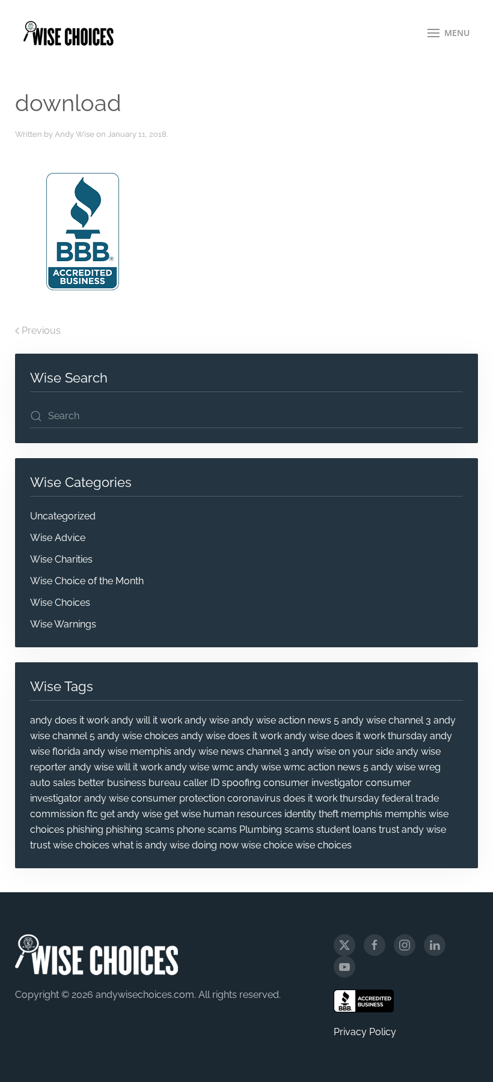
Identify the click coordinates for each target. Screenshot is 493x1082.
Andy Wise (74, 134)
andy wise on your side (343, 751)
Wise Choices (60, 602)
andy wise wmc (199, 767)
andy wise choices (138, 736)
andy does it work (69, 720)
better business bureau (129, 782)
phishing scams (140, 829)
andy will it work (146, 720)
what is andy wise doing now (175, 845)
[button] (449, 33)
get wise (182, 814)
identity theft (311, 814)
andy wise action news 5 (285, 720)
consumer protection (178, 798)
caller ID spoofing (222, 782)
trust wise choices (69, 845)
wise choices (323, 845)
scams (299, 829)
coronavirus (254, 798)
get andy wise (131, 814)
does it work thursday (331, 798)
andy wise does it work (231, 736)
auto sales (53, 782)
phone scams (207, 829)
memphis (361, 814)
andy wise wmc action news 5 (302, 767)
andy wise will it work (115, 767)
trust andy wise (412, 829)
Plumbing (260, 829)
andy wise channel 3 (386, 720)
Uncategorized (63, 516)
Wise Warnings (63, 624)
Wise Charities (61, 559)
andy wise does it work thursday (355, 736)
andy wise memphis (127, 751)
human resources (242, 814)
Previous (41, 330)
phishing (85, 829)
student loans (346, 829)
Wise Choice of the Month (87, 581)
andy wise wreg (406, 767)
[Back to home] (68, 33)
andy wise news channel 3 (231, 751)
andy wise (207, 720)
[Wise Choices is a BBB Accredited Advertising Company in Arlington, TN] (364, 1001)
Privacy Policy (365, 1032)
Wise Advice (57, 537)
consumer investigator (313, 782)
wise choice (267, 845)
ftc (92, 814)
